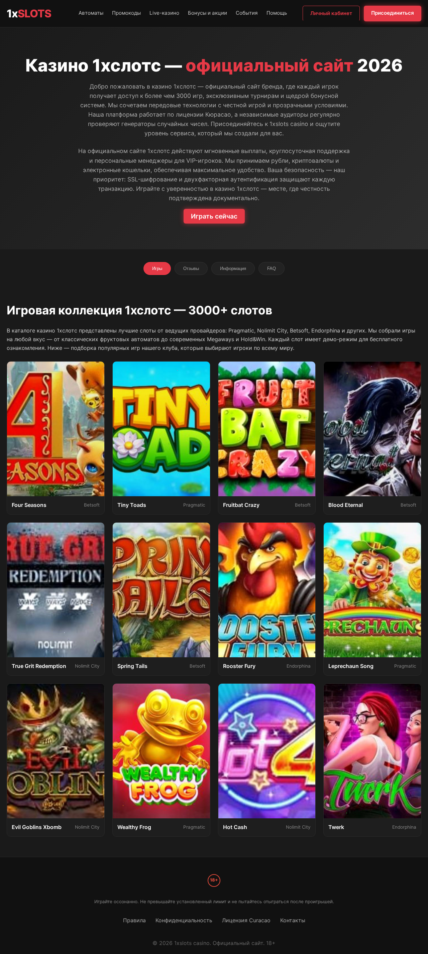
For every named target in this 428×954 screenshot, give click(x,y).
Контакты (292, 920)
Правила (134, 920)
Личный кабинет (331, 13)
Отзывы (191, 268)
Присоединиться (392, 13)
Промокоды (126, 13)
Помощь (276, 13)
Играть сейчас (214, 216)
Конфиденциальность (183, 920)
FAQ (271, 268)
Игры (157, 268)
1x (29, 13)
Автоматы (91, 13)
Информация (233, 268)
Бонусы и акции (207, 13)
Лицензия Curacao (246, 920)
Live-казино (164, 13)
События (247, 13)
